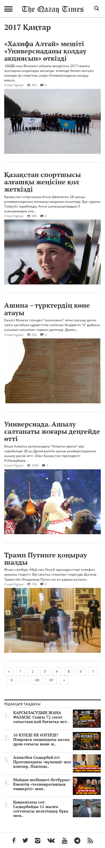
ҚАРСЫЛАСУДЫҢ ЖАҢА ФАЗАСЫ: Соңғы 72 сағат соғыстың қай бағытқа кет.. (41, 717)
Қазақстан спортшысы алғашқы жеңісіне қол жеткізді (42, 182)
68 (37, 680)
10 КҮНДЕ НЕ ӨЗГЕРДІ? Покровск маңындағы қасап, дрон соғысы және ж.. (41, 739)
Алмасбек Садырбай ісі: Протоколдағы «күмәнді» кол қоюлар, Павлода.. (42, 762)
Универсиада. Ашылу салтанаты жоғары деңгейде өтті (52, 431)
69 (51, 680)
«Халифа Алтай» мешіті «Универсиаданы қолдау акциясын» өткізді (45, 51)
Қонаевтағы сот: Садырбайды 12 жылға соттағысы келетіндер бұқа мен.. (40, 809)
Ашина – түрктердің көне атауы (47, 309)
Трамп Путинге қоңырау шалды (45, 558)
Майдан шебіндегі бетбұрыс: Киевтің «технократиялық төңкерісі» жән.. (42, 784)
